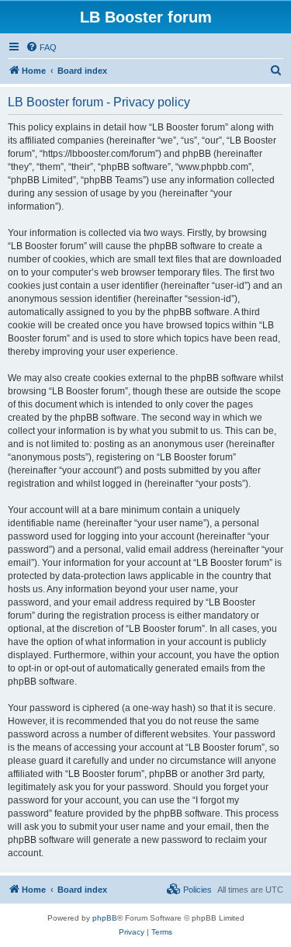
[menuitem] (41, 47)
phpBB (104, 918)
